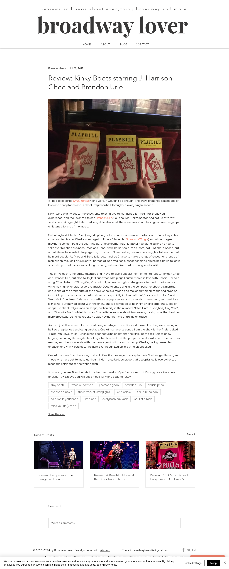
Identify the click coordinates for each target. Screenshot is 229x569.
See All (191, 434)
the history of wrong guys (94, 392)
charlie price (156, 385)
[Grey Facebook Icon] (183, 550)
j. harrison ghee (109, 385)
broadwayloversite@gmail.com (151, 550)
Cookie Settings (192, 563)
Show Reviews (56, 414)
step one (90, 399)
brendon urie (133, 385)
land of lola (124, 392)
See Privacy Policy (106, 564)
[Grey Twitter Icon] (189, 550)
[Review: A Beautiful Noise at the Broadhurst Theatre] (114, 455)
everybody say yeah (115, 399)
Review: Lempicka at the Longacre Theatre (55, 477)
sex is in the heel (147, 392)
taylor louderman (82, 385)
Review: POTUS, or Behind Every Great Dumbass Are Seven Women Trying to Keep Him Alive (169, 477)
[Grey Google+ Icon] (194, 550)
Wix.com (105, 550)
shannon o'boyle (61, 392)
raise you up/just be (63, 406)
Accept (213, 563)
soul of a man (143, 399)
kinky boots (58, 385)
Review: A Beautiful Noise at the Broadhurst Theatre (114, 477)
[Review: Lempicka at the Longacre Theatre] (58, 455)
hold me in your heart (64, 399)
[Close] (225, 563)
